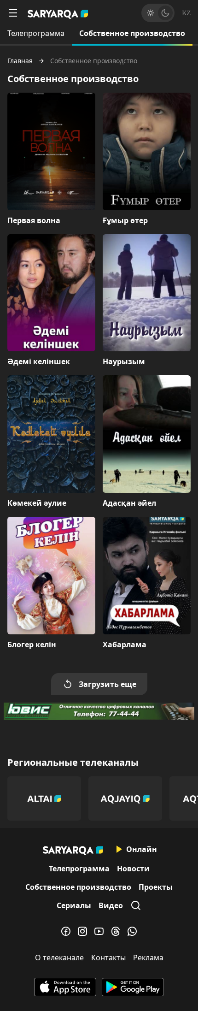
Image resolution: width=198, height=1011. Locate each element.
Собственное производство (132, 33)
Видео (111, 905)
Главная (20, 61)
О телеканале (59, 957)
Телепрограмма (35, 33)
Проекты (156, 887)
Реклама (148, 957)
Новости (133, 868)
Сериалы (74, 905)
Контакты (108, 957)
